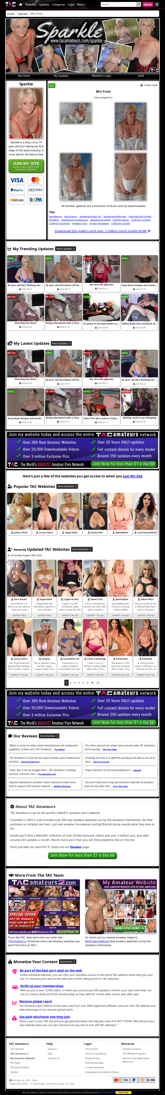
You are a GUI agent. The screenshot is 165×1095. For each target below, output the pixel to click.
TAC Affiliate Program (134, 1053)
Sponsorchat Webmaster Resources (135, 1060)
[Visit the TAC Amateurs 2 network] (44, 907)
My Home (24, 76)
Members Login (101, 76)
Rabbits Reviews (62, 786)
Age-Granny (70, 216)
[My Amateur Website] (121, 907)
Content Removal (94, 1067)
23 (97, 682)
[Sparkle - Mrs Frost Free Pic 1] (76, 113)
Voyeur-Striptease (99, 223)
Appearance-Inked (100, 219)
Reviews (76, 847)
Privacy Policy (107, 1092)
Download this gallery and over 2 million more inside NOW (101, 231)
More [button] (80, 4)
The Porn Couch (101, 761)
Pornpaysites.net (47, 774)
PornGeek (60, 749)
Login (71, 4)
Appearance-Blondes (115, 216)
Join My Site (132, 476)
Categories (58, 4)
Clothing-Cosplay (120, 223)
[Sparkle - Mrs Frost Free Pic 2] (131, 126)
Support (52, 1048)
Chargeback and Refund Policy (102, 1072)
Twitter (14, 1072)
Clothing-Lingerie (140, 219)
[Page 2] (87, 683)
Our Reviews (17, 1048)
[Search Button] (138, 4)
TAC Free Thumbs (19, 1067)
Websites (30, 4)
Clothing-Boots (121, 219)
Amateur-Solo (79, 223)
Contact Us (54, 1058)
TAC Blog (15, 1062)
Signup (148, 4)
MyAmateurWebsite (97, 941)
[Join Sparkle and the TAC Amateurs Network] (16, 180)
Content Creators (131, 1048)
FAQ (50, 1053)
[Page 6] (92, 683)
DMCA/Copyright (94, 1062)
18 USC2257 (91, 1048)
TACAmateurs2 (17, 941)
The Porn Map (110, 749)
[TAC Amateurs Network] (10, 4)
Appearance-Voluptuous (74, 219)
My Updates (61, 76)
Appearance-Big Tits (90, 216)
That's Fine (123, 1092)
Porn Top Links (120, 786)
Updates (44, 4)
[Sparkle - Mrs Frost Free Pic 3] (76, 176)
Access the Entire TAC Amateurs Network (26, 166)
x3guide (137, 770)
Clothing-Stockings (59, 223)
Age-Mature (55, 216)
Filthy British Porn (30, 761)
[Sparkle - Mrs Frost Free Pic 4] (131, 176)
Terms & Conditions (96, 1053)
